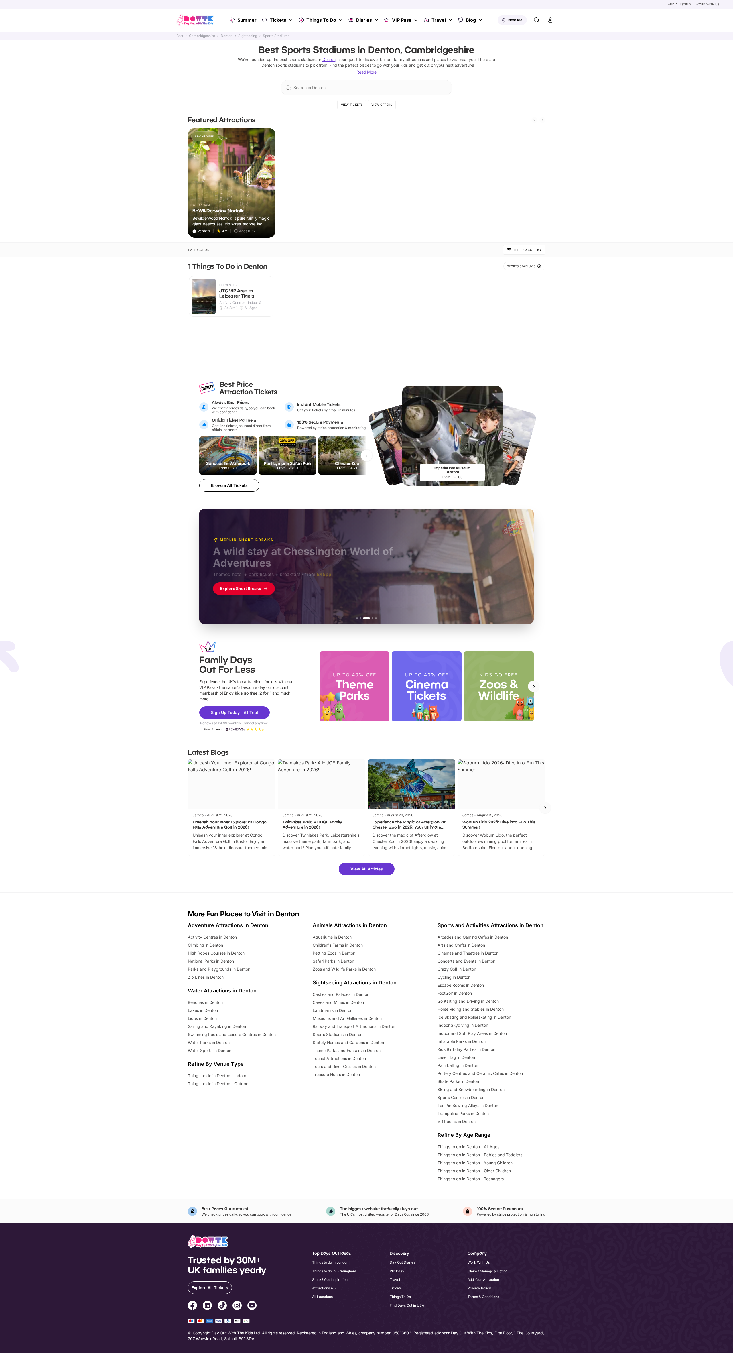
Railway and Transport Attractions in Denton (354, 1026)
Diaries (364, 20)
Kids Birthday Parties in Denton (466, 1049)
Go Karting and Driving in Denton (468, 1001)
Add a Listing (679, 4)
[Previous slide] (534, 120)
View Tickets (352, 104)
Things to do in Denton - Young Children (475, 1162)
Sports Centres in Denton (461, 1097)
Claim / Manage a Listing (487, 1271)
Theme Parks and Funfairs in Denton (347, 1050)
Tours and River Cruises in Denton (344, 1066)
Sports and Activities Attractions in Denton (490, 925)
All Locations (322, 1297)
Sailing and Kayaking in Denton (217, 1026)
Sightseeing (247, 36)
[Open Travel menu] (451, 20)
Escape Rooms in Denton (461, 985)
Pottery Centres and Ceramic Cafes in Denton (480, 1073)
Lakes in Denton (203, 1010)
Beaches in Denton (205, 1002)
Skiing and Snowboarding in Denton (471, 1089)
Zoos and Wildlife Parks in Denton (344, 969)
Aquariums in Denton (332, 937)
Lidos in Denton (202, 1018)
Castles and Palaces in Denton (341, 994)
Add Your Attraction (483, 1279)
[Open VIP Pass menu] (417, 20)
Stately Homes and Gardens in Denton (348, 1042)
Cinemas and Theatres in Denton (468, 953)
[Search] (536, 20)
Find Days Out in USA (407, 1305)
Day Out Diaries (402, 1262)
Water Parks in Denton (209, 1042)
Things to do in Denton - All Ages (468, 1146)
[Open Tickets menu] (291, 20)
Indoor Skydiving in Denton (463, 1025)
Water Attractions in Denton (222, 991)
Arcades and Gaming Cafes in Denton (473, 937)
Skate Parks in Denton (458, 1081)
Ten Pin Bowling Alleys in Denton (468, 1105)
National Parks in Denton (211, 961)
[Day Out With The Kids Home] (195, 20)
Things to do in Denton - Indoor (217, 1075)
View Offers (381, 104)
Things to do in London (330, 1262)
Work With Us (707, 4)
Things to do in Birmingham (334, 1271)
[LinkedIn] (207, 1306)
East (179, 36)
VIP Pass (401, 20)
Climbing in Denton (205, 945)
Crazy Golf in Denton (457, 969)
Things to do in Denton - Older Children (474, 1170)
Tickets (278, 20)
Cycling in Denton (454, 977)
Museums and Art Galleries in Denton (347, 1018)
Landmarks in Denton (332, 1010)
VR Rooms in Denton (457, 1121)
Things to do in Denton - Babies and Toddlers (480, 1154)
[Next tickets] (366, 455)
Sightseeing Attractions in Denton (355, 983)
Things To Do (321, 20)
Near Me (515, 20)
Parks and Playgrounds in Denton (219, 969)
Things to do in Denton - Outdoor (219, 1083)
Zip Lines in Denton (206, 977)
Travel (438, 20)
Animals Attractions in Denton (350, 925)
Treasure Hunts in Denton (336, 1074)
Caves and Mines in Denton (338, 1002)
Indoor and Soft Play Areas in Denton (472, 1033)
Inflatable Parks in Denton (462, 1041)
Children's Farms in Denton (338, 945)
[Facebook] (192, 1306)
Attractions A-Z (324, 1288)
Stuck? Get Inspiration (330, 1279)
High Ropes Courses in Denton (216, 953)
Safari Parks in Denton (333, 961)
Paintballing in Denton (458, 1065)
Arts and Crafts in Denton (461, 945)
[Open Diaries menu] (377, 20)
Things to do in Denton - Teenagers (471, 1178)
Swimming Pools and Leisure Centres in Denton (232, 1034)
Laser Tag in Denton (456, 1057)
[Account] (550, 20)
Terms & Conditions (483, 1297)
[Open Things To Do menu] (341, 20)
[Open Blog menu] (481, 20)
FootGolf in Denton (455, 993)
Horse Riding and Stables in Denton (471, 1009)
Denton (226, 36)
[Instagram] (237, 1306)
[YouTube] (252, 1306)
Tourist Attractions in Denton (339, 1058)
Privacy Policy (479, 1288)
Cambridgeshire (202, 36)
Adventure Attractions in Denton (228, 925)
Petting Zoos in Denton (334, 953)
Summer (247, 20)
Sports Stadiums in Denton (337, 1034)
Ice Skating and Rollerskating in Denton (474, 1017)
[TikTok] (222, 1306)
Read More (366, 72)
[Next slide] (542, 120)
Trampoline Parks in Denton (463, 1113)
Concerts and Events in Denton (466, 961)
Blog (471, 20)
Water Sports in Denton (209, 1050)
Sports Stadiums (276, 36)
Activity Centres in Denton (212, 937)
